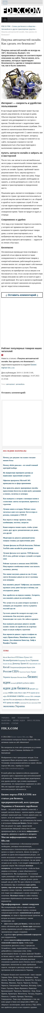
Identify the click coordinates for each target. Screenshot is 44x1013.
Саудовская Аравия (24, 672)
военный (13, 683)
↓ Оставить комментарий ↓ (22, 295)
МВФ (33, 667)
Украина (6, 677)
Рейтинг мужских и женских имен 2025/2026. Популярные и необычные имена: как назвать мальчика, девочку (21, 566)
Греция (5, 664)
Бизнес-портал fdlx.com (20, 737)
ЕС (28, 663)
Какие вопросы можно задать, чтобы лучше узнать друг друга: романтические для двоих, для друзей (21, 530)
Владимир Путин (24, 660)
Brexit (13, 657)
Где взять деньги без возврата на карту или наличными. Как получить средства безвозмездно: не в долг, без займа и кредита (20, 616)
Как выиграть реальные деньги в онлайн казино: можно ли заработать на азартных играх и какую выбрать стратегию (19, 626)
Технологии (23, 718)
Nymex (26, 657)
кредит (32, 688)
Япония (19, 677)
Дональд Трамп (19, 663)
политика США (28, 696)
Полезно (5, 723)
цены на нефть (13, 702)
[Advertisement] (22, 322)
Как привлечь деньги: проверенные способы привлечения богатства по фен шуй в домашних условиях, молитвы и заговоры (22, 491)
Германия (34, 660)
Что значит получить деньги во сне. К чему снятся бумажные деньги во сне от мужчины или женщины (20, 577)
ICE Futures (19, 657)
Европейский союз (34, 664)
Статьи (15, 723)
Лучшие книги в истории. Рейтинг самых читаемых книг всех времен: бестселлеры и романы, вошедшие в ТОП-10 (20, 512)
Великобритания (10, 660)
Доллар (10, 664)
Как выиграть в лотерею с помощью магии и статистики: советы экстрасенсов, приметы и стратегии (21, 501)
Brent (9, 657)
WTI (31, 657)
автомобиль (20, 384)
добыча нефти (28, 683)
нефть (10, 692)
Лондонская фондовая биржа (20, 667)
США (15, 671)
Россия (7, 671)
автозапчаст (10, 384)
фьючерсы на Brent (22, 699)
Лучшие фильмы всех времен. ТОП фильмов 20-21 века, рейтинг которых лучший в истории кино (22, 556)
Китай (6, 667)
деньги (19, 682)
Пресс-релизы (33, 720)
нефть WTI (26, 693)
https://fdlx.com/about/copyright (12, 768)
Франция (14, 677)
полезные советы (15, 695)
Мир (13, 718)
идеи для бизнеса (16, 687)
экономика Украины (14, 706)
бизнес (25, 677)
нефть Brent (18, 693)
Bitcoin (5, 657)
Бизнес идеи (19, 720)
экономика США (36, 703)
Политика (6, 720)
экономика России (25, 703)
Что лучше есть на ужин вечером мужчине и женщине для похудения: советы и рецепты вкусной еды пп (20, 605)
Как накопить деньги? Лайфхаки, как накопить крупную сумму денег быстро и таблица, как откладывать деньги (21, 587)
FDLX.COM (9, 728)
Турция (33, 672)
